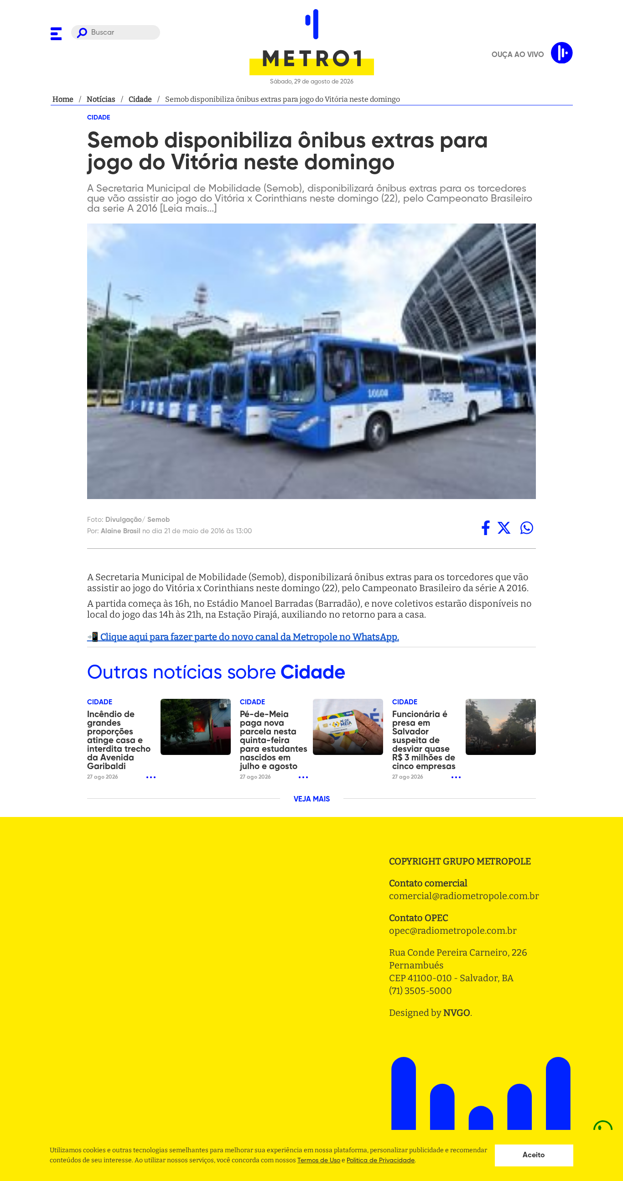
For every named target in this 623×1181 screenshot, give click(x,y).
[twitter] (504, 527)
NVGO (456, 1012)
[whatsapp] (527, 527)
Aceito (534, 1155)
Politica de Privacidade (381, 1160)
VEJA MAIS (312, 799)
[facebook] (486, 527)
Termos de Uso (318, 1160)
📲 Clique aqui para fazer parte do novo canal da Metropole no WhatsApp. (243, 636)
